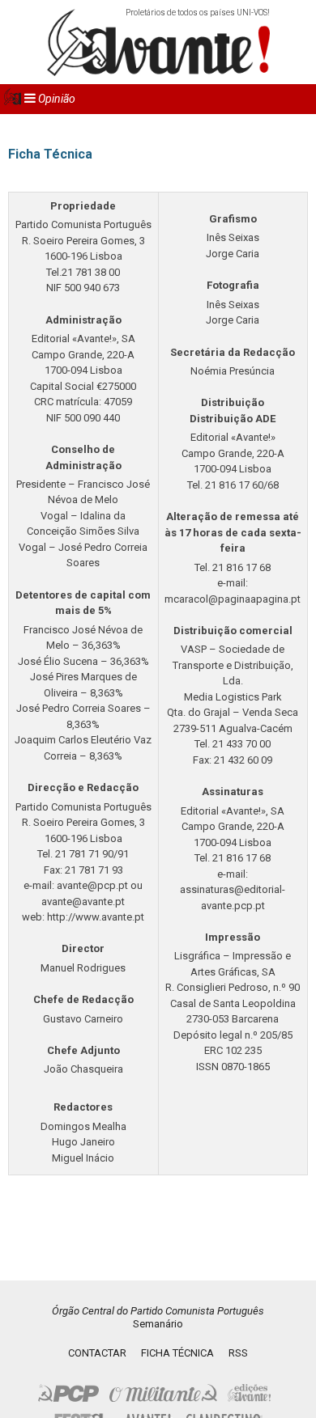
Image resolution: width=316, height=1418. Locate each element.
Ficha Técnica (177, 1353)
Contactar (97, 1353)
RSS (238, 1353)
